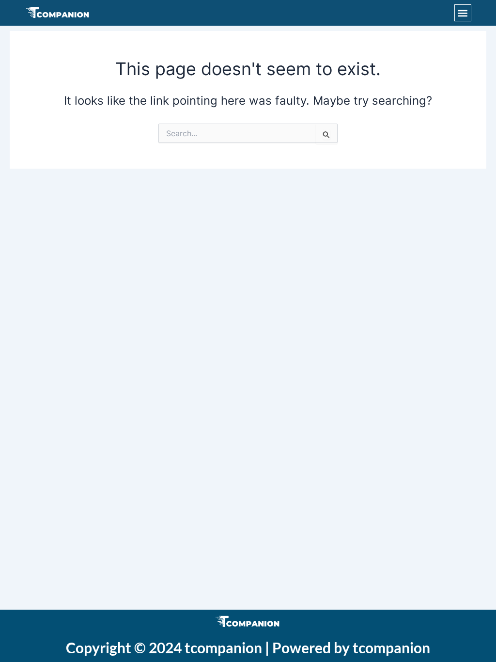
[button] (462, 12)
